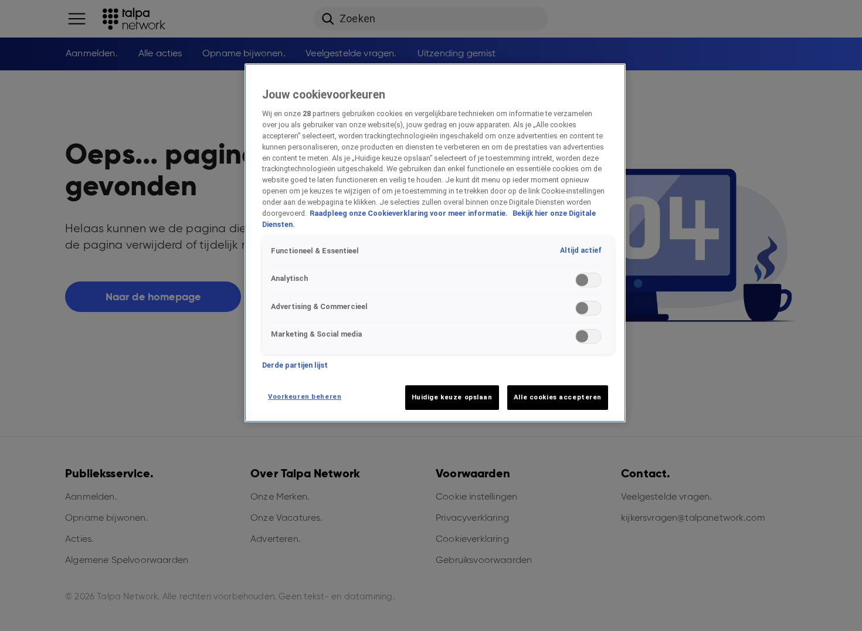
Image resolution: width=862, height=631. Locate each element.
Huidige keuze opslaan (452, 397)
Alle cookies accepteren (558, 397)
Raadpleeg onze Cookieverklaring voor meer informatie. (410, 213)
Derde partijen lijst (295, 365)
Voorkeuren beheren (304, 396)
